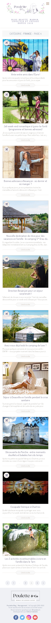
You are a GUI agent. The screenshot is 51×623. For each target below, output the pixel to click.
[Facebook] (15, 617)
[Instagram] (28, 617)
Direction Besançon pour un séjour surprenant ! (25, 292)
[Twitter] (22, 617)
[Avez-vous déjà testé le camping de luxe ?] (25, 326)
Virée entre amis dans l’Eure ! (25, 74)
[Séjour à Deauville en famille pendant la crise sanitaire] (25, 378)
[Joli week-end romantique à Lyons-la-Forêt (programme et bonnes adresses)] (25, 107)
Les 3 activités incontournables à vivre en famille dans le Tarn (25, 560)
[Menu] (47, 3)
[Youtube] (35, 617)
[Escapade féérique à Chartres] (25, 487)
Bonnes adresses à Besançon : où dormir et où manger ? (25, 182)
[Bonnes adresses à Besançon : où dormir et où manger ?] (25, 162)
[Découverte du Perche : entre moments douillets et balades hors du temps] (25, 433)
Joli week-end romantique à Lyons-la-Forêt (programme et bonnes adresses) (25, 128)
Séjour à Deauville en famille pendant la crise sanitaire (25, 399)
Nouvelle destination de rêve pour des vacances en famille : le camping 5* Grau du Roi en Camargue (26, 238)
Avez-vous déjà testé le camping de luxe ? (25, 345)
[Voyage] (6, 43)
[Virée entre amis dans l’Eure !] (25, 55)
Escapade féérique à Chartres (25, 506)
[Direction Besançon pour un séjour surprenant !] (25, 271)
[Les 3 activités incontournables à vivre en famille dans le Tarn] (25, 539)
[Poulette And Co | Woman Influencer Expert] (25, 601)
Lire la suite (25, 85)
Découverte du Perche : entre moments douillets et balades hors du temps (25, 453)
